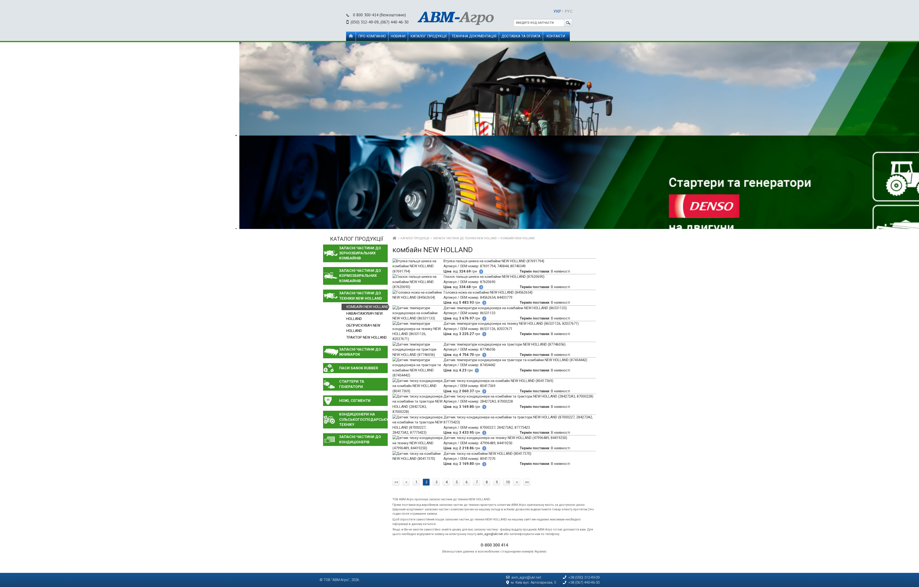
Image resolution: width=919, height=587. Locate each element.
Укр (557, 11)
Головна (351, 36)
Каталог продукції (428, 36)
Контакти (555, 36)
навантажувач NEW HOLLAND (364, 316)
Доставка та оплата (520, 36)
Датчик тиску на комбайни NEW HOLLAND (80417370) (487, 453)
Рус (568, 11)
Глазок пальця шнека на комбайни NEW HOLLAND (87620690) (493, 276)
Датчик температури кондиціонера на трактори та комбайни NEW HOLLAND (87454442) (515, 360)
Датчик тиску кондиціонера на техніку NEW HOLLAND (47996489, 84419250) (505, 438)
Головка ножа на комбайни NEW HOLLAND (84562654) (487, 292)
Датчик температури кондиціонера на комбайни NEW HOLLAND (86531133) (505, 308)
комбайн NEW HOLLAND (367, 307)
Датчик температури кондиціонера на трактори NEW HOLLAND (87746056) (504, 344)
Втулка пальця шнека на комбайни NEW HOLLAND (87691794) (493, 261)
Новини (398, 36)
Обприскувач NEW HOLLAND (363, 328)
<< (396, 482)
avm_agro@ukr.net (490, 534)
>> (527, 482)
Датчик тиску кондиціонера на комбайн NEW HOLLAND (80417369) (498, 381)
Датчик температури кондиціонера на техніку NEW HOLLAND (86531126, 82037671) (511, 323)
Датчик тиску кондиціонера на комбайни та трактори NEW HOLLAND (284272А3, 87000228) (518, 396)
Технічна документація (474, 36)
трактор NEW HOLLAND (366, 337)
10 (508, 482)
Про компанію (372, 36)
